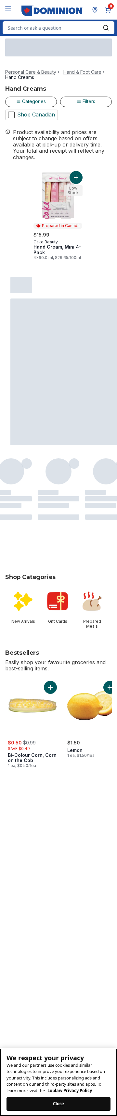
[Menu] (8, 8)
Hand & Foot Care (82, 72)
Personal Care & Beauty (30, 72)
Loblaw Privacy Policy (69, 1090)
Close (58, 1104)
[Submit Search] (106, 27)
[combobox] (58, 27)
